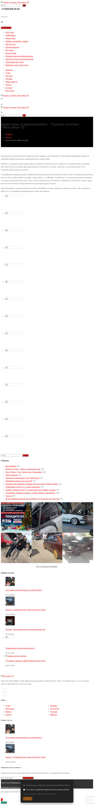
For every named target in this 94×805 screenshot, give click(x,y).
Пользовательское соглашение (15, 787)
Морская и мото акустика (17, 65)
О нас (8, 73)
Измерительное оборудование (19, 56)
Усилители (10, 38)
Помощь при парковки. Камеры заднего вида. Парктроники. (32, 484)
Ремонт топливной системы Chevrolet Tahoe (26, 610)
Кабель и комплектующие (17, 41)
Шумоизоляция (12, 47)
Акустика (10, 32)
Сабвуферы (10, 35)
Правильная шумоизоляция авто (20, 648)
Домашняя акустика (15, 62)
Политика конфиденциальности (15, 783)
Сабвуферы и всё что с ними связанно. (23, 487)
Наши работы (11, 82)
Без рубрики (11, 466)
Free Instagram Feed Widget (48, 567)
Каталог (9, 76)
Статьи (9, 88)
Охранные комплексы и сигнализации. (23, 478)
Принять (27, 799)
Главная (9, 70)
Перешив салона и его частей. (19, 481)
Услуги (8, 85)
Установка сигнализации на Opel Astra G (24, 590)
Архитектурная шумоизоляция (19, 59)
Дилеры (9, 79)
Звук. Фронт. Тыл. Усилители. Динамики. (24, 472)
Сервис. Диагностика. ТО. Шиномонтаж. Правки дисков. (31, 490)
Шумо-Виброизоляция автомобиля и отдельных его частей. (32, 499)
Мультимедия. (12, 475)
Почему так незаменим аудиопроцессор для (25, 629)
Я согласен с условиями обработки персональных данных (47, 789)
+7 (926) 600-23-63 (10, 9)
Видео (8, 712)
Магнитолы (10, 44)
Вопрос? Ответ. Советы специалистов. (23, 469)
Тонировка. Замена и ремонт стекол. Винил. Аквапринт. (31, 493)
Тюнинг (9, 496)
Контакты (10, 91)
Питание (9, 50)
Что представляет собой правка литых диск (25, 661)
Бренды (53, 715)
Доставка (10, 709)
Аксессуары (11, 53)
